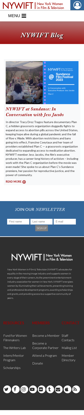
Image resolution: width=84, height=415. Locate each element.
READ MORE (13, 181)
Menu (14, 15)
